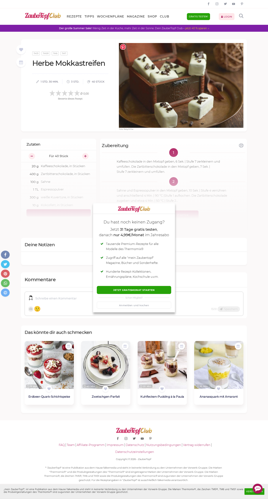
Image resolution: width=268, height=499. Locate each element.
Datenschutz (135, 445)
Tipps (89, 16)
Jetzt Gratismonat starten (134, 290)
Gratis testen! (198, 16)
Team (71, 445)
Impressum (115, 445)
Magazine (136, 16)
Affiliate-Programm (91, 445)
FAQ (62, 445)
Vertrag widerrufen (196, 445)
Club (164, 16)
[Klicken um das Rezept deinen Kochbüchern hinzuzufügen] (49, 389)
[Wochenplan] (21, 63)
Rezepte (74, 16)
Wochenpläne (110, 16)
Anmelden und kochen (134, 305)
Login (227, 16)
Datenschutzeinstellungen (134, 452)
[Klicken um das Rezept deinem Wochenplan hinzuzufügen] (68, 346)
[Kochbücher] (21, 50)
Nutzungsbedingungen (163, 445)
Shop (152, 16)
